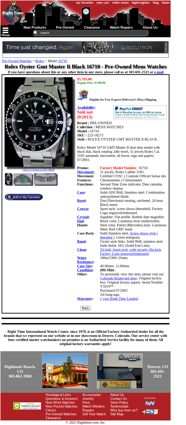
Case (81, 192)
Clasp (81, 250)
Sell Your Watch (94, 414)
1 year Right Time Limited (119, 299)
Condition (85, 270)
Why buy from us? (123, 410)
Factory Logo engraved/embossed (124, 254)
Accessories (91, 395)
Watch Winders (93, 406)
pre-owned (65, 27)
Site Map (116, 414)
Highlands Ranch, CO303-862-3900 (20, 371)
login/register (141, 2)
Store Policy (119, 402)
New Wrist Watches (60, 402)
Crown (82, 209)
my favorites (84, 2)
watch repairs (121, 27)
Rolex (39, 61)
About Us (117, 395)
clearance (92, 27)
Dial (80, 221)
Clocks (51, 410)
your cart (102, 2)
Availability (86, 107)
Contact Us (118, 398)
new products (35, 27)
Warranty (84, 299)
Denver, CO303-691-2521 (157, 371)
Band (81, 241)
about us (150, 27)
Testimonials (119, 406)
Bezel (81, 201)
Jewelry (88, 398)
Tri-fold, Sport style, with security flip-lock (130, 250)
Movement (85, 172)
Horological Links (58, 395)
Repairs (88, 410)
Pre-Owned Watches (17, 61)
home (165, 2)
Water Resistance (85, 260)
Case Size (84, 266)
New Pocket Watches (62, 406)
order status (120, 2)
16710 (62, 61)
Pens (86, 402)
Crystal (82, 217)
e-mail (159, 72)
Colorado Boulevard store (118, 278)
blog (156, 2)
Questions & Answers (62, 398)
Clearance (53, 418)
